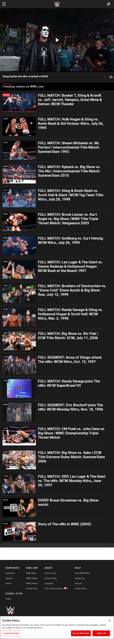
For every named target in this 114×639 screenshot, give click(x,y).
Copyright (49, 583)
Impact (9, 583)
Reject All (101, 633)
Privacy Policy (51, 578)
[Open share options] (111, 77)
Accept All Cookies (81, 633)
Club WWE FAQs (82, 573)
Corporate (10, 573)
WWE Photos (32, 583)
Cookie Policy (81, 588)
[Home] (57, 4)
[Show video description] (105, 77)
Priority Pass (31, 588)
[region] (57, 627)
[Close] (109, 620)
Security (78, 583)
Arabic (8, 599)
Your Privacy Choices (54, 588)
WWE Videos (32, 578)
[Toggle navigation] (4, 4)
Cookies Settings (11, 633)
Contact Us (80, 578)
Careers (9, 578)
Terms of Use (50, 573)
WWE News (31, 573)
